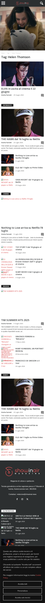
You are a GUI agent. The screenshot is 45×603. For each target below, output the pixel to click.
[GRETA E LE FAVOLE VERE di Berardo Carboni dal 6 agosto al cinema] (7, 521)
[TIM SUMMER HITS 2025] (22, 304)
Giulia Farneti (6, 95)
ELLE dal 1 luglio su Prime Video (29, 167)
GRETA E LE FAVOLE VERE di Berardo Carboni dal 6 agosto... (29, 517)
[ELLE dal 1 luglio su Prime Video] (7, 171)
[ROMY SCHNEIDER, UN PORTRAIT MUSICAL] (7, 352)
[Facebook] (17, 499)
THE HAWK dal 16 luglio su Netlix (20, 139)
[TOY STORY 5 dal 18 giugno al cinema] (7, 250)
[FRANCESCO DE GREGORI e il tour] (7, 364)
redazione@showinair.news (26, 494)
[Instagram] (22, 499)
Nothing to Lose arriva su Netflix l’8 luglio (27, 156)
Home (3, 53)
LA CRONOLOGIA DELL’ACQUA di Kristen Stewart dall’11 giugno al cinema (29, 261)
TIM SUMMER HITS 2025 (15, 320)
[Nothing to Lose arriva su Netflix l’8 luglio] (7, 159)
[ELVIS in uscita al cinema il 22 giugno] (22, 74)
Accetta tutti (22, 584)
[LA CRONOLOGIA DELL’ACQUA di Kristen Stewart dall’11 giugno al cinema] (7, 266)
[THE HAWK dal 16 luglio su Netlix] (22, 123)
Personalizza (23, 591)
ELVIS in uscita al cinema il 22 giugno (18, 90)
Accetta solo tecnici (22, 598)
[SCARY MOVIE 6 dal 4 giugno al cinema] (7, 275)
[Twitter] (27, 499)
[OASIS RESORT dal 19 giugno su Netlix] (7, 183)
